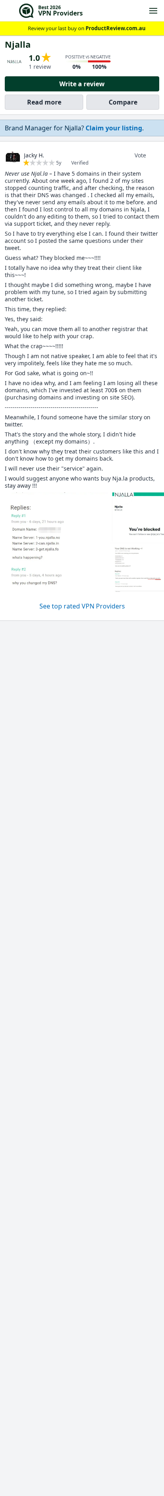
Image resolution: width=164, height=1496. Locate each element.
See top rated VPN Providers (82, 606)
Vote (140, 155)
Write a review (82, 83)
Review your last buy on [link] (87, 28)
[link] (114, 128)
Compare (123, 102)
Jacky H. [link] (34, 155)
